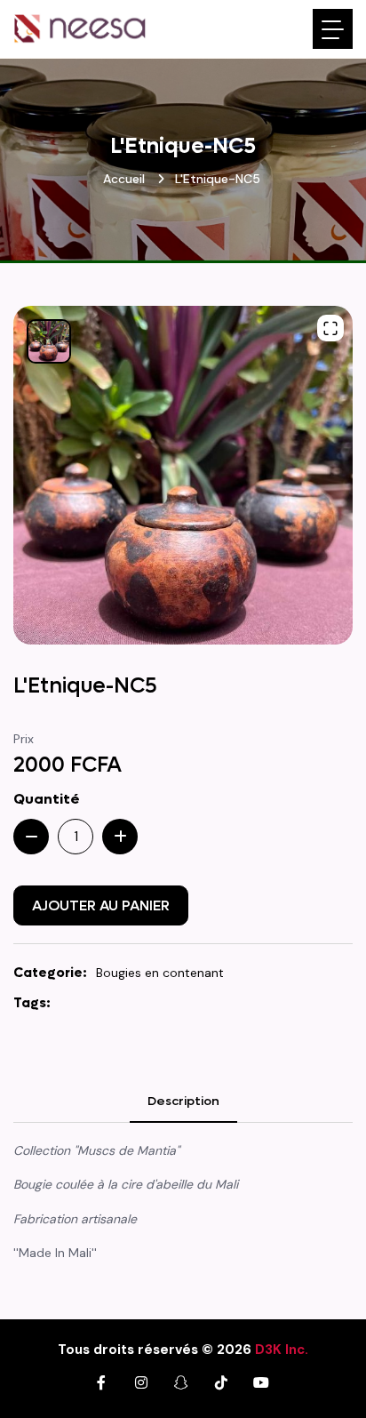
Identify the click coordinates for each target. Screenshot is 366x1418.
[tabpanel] (183, 1209)
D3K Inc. (281, 1349)
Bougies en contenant (160, 973)
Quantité (46, 798)
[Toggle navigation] (333, 29)
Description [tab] (183, 1101)
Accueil (124, 179)
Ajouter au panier (101, 905)
